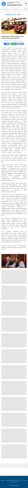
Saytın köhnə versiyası (14, 485)
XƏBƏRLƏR (8, 14)
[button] (26, 8)
